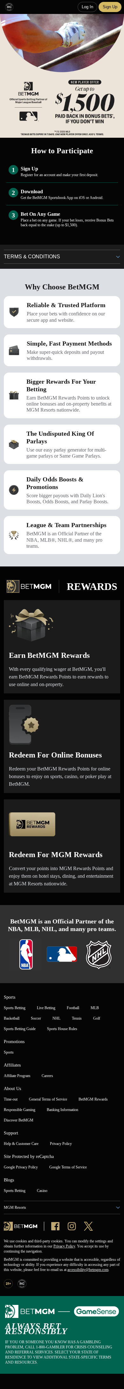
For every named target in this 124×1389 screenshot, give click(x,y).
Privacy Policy (64, 1246)
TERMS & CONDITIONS (32, 256)
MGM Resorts (15, 1207)
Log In (87, 6)
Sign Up (110, 6)
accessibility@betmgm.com (87, 1269)
